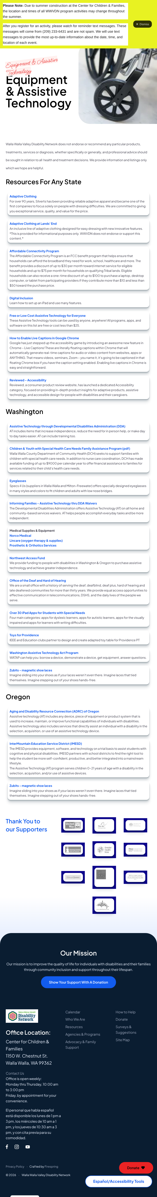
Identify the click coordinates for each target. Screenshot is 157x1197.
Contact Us (15, 1073)
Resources (74, 1026)
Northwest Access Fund (27, 558)
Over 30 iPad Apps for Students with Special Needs (47, 613)
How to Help (126, 1012)
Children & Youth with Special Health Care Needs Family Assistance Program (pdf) (70, 448)
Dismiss (144, 24)
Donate (133, 1167)
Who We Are (75, 1019)
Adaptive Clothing (23, 196)
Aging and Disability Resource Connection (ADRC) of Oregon (54, 711)
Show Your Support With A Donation (78, 982)
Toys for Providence (24, 635)
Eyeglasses (18, 481)
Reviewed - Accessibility (28, 380)
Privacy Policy (15, 1166)
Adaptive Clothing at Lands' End (33, 223)
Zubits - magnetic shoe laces (31, 670)
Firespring (51, 1166)
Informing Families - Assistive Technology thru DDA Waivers (53, 503)
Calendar (72, 1012)
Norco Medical (20, 535)
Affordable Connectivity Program (34, 251)
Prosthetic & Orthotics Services (33, 545)
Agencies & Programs (82, 1034)
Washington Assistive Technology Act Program (44, 653)
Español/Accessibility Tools (118, 1181)
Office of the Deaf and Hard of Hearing (38, 580)
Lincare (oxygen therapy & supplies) (36, 540)
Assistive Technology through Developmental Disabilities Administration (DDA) (67, 426)
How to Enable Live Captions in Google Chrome (44, 338)
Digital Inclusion (21, 298)
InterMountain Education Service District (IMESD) (46, 744)
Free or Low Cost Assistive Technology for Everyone (48, 316)
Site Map (123, 1040)
